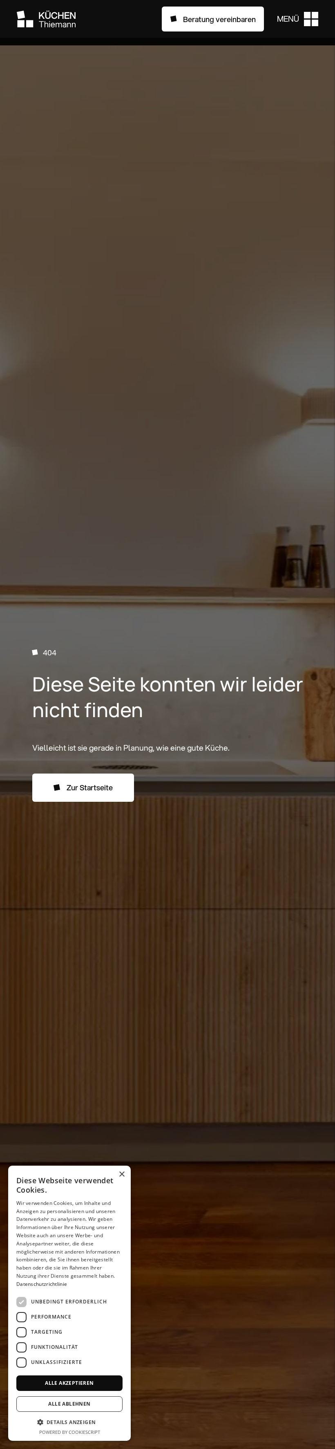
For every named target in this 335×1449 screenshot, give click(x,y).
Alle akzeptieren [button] (69, 1382)
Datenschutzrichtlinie (41, 1284)
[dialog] (69, 1303)
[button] (297, 19)
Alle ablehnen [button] (69, 1403)
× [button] (121, 1174)
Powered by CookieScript (69, 1432)
